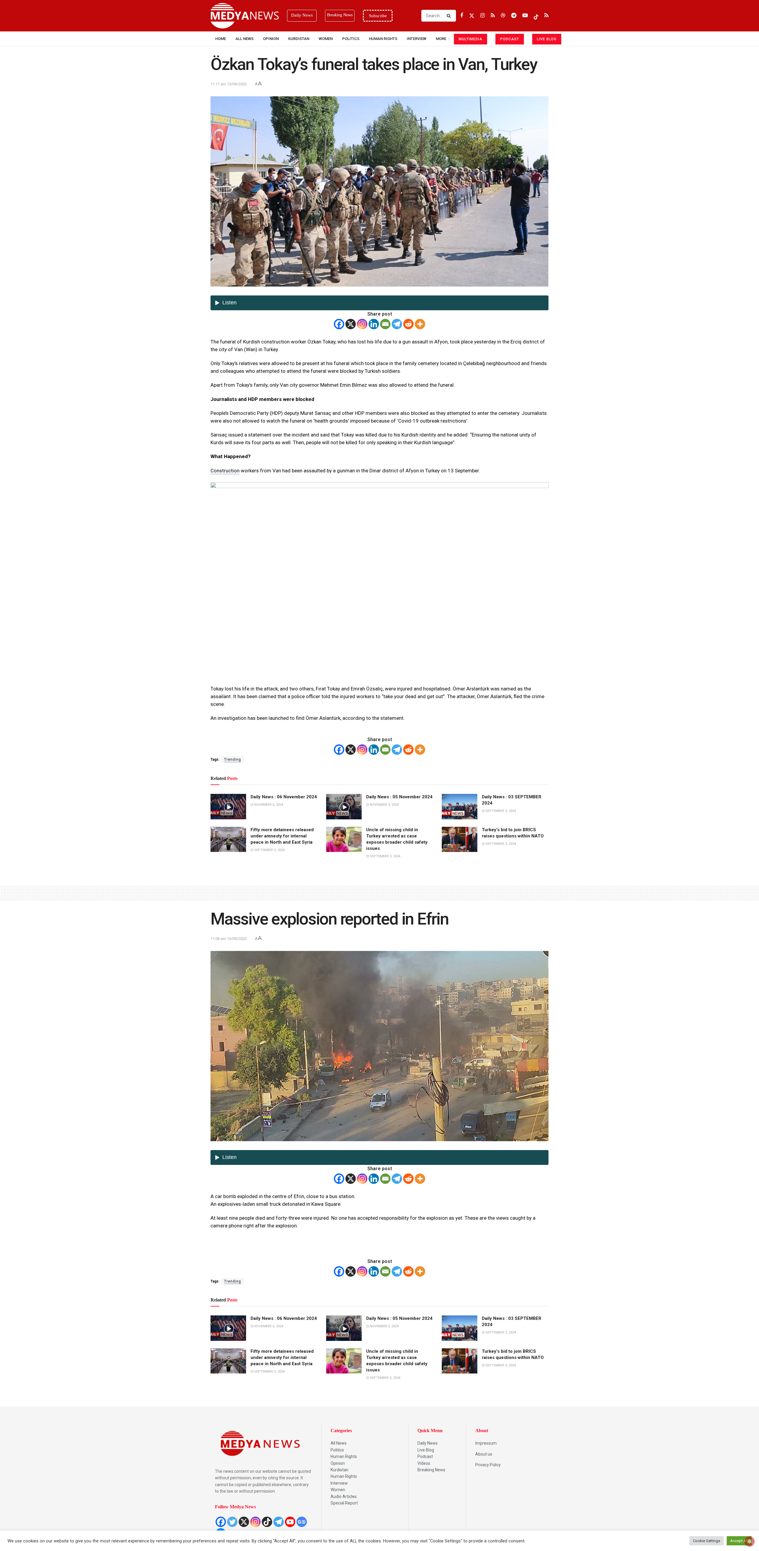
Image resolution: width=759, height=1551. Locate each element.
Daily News (427, 1443)
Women (326, 38)
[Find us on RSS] (493, 15)
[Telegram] (397, 324)
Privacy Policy (488, 1464)
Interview (339, 1483)
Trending (232, 759)
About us (483, 1454)
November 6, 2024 (268, 805)
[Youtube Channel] (290, 1522)
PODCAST (509, 39)
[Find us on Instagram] (482, 15)
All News (244, 38)
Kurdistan (298, 38)
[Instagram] (362, 324)
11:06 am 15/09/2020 (228, 938)
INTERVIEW (416, 38)
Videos (423, 1463)
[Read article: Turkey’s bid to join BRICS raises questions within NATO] (459, 839)
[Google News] (301, 1522)
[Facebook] (339, 324)
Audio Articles (344, 1496)
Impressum (486, 1443)
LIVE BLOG (547, 39)
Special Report (344, 1503)
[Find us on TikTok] (536, 15)
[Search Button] (450, 16)
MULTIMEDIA (470, 39)
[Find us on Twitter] (471, 15)
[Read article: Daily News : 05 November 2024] (344, 806)
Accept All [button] (739, 1541)
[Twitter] (232, 1522)
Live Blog (425, 1450)
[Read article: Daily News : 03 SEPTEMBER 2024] (459, 806)
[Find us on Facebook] (461, 15)
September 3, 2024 (500, 811)
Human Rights (383, 38)
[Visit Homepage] (245, 15)
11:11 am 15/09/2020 (228, 84)
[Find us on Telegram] (513, 15)
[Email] (385, 324)
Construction (225, 471)
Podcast (425, 1456)
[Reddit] (408, 324)
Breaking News (431, 1469)
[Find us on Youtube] (525, 15)
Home (220, 38)
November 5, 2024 (384, 805)
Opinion (271, 38)
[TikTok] (267, 1522)
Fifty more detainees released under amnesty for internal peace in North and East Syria (282, 836)
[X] (350, 324)
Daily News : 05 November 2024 (399, 797)
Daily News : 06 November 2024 (284, 797)
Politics (350, 38)
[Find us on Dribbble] (503, 15)
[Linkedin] (374, 324)
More (441, 38)
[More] (420, 324)
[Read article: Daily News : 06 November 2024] (228, 806)
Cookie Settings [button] (706, 1541)
